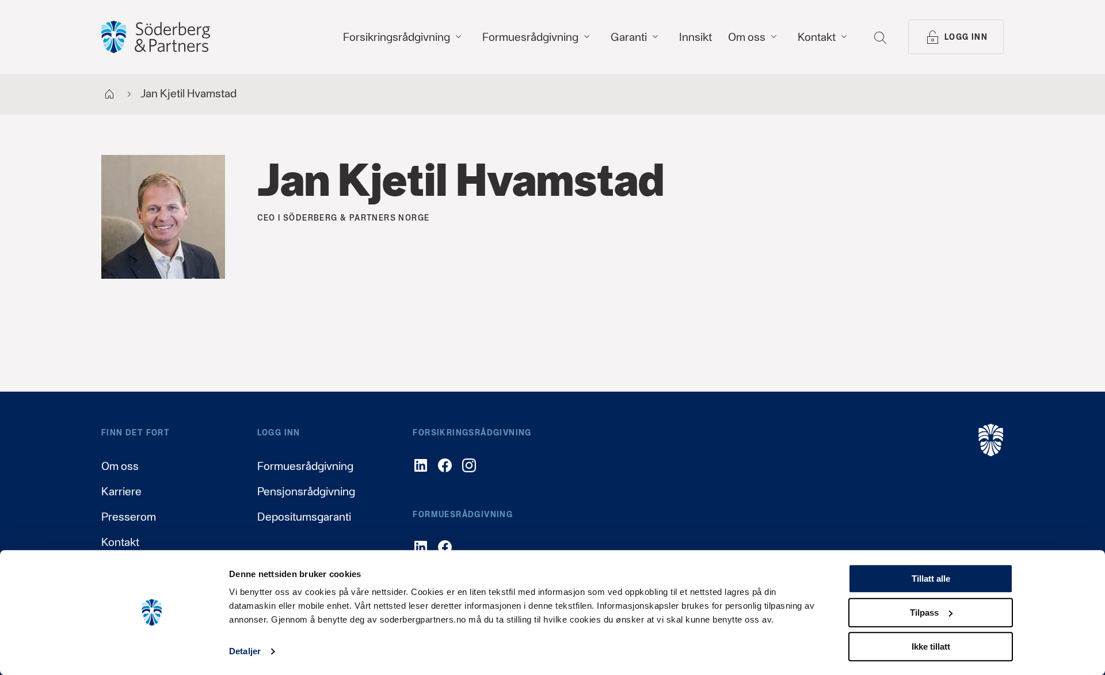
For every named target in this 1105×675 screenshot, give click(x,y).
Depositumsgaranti (304, 517)
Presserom (128, 517)
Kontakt (120, 542)
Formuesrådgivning (305, 466)
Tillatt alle (931, 578)
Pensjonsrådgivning (306, 491)
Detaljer (245, 652)
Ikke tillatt (931, 646)
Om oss (120, 466)
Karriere (121, 491)
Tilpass (924, 612)
